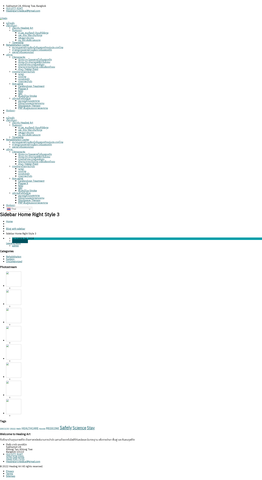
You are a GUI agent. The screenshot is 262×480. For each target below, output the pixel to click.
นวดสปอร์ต (24, 79)
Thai (13, 209)
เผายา (21, 74)
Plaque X (23, 89)
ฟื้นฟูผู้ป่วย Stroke (27, 96)
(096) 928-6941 (15, 457)
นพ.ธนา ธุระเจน (26, 38)
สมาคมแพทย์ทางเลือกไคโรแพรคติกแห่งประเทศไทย (37, 48)
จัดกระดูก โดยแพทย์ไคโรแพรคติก (35, 60)
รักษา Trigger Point (28, 69)
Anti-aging (17, 84)
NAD (20, 91)
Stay (91, 428)
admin (15, 246)
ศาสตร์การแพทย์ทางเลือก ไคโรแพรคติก (32, 50)
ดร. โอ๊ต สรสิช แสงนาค (29, 40)
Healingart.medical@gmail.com (23, 11)
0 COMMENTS (20, 241)
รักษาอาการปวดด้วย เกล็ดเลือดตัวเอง (36, 67)
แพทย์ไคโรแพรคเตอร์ (23, 52)
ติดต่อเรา (10, 111)
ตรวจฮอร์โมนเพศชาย (29, 101)
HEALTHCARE (30, 428)
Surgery (10, 259)
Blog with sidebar (15, 229)
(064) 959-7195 (15, 459)
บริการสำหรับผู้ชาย (21, 99)
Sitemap (10, 476)
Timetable (18, 43)
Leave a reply (13, 243)
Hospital (42, 428)
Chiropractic (18, 57)
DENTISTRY (4, 428)
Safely (66, 428)
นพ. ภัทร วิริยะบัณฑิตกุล (30, 35)
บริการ (9, 55)
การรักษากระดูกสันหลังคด (31, 65)
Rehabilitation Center (17, 45)
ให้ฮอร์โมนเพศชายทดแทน (31, 103)
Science (79, 428)
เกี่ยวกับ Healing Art (22, 28)
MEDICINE (52, 428)
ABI (20, 94)
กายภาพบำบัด (25, 82)
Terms (9, 474)
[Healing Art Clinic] (3, 18)
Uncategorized (14, 262)
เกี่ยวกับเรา (11, 26)
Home (9, 222)
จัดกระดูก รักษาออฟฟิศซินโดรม (34, 62)
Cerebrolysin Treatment (31, 86)
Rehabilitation (13, 257)
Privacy (10, 471)
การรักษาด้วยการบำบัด (23, 72)
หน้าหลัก (10, 23)
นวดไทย (22, 77)
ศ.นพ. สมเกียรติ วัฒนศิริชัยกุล (33, 33)
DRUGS (13, 428)
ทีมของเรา (17, 31)
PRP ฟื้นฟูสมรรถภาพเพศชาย (33, 108)
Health (18, 428)
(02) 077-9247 (14, 9)
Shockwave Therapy (29, 106)
